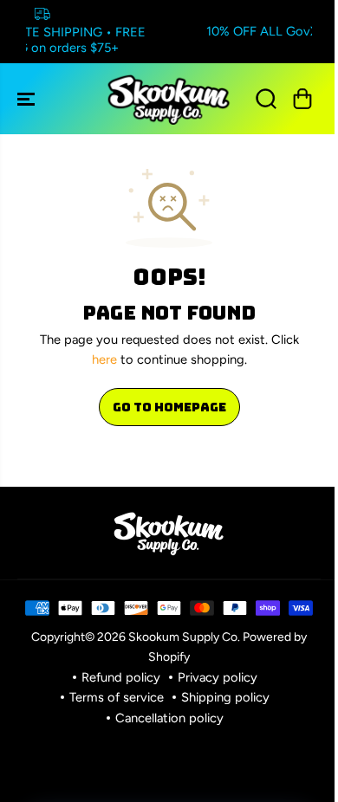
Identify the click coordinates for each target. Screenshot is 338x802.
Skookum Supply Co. (184, 637)
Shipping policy (225, 697)
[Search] (266, 99)
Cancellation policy (169, 718)
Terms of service (116, 697)
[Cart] (302, 99)
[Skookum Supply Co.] (169, 99)
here (104, 359)
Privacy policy (217, 677)
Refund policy (120, 677)
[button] (27, 99)
